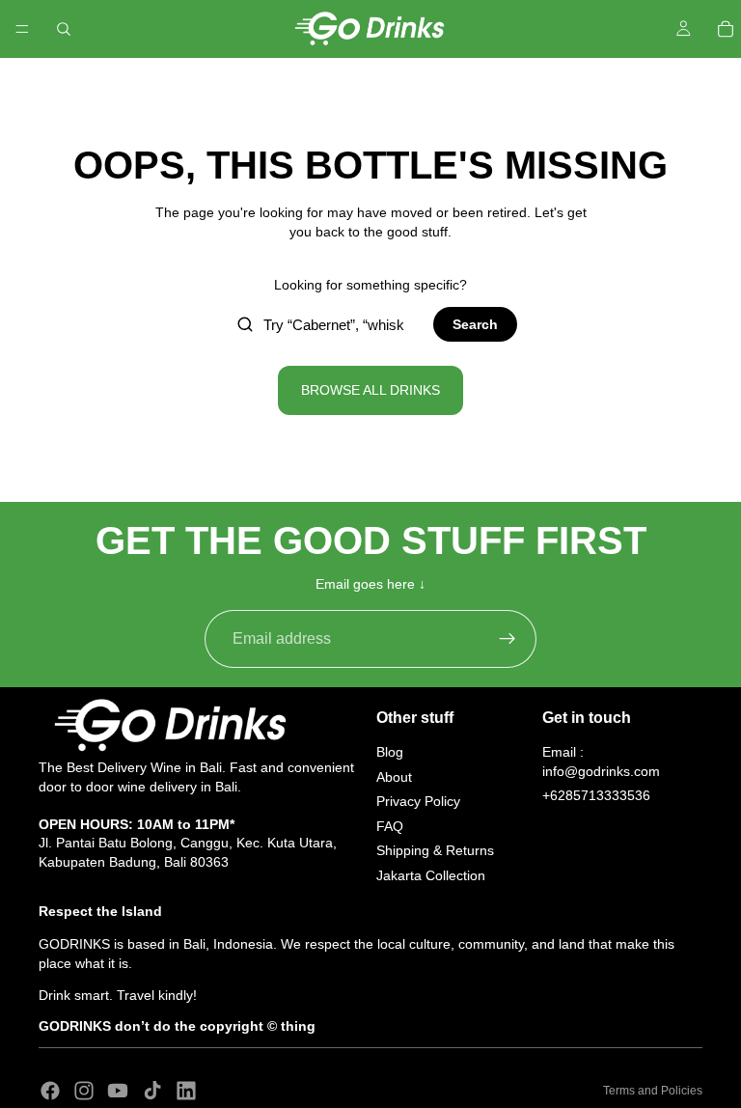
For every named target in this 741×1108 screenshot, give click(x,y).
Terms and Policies (652, 1090)
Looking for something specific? (370, 284)
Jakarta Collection (430, 875)
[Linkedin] (186, 1090)
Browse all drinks (370, 390)
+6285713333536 (596, 795)
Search (475, 324)
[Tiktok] (152, 1090)
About (394, 776)
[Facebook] (50, 1090)
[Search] (63, 29)
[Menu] (22, 29)
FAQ (389, 826)
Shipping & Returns (435, 850)
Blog (389, 752)
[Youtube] (117, 1090)
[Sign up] (507, 639)
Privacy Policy (418, 801)
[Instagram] (84, 1090)
